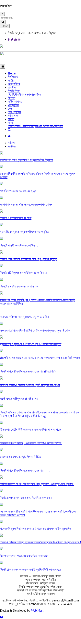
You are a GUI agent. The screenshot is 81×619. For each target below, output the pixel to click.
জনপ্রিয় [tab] (12, 146)
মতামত (29, 126)
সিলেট (11, 94)
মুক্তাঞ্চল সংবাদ (40, 126)
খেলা (10, 108)
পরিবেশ (11, 126)
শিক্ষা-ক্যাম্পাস (55, 126)
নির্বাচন (11, 119)
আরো (10, 122)
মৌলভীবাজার (20, 94)
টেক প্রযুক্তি (14, 112)
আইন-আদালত (15, 101)
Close (5, 26)
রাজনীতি (12, 87)
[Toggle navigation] (2, 67)
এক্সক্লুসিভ (13, 105)
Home (12, 73)
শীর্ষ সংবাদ (13, 77)
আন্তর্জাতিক (14, 84)
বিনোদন (11, 98)
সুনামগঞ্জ (30, 94)
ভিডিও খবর (20, 126)
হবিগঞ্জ (38, 94)
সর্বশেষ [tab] (11, 143)
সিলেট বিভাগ (14, 91)
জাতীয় (11, 80)
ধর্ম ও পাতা (13, 115)
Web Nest (37, 610)
